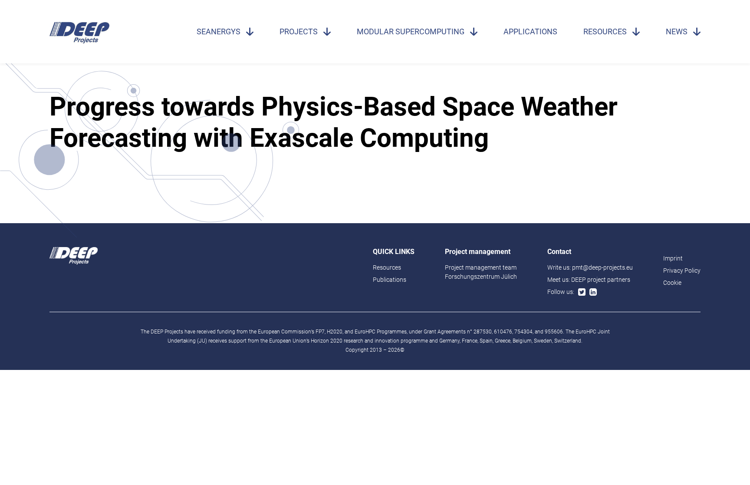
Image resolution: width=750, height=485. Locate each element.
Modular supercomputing (410, 31)
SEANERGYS (218, 31)
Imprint (673, 258)
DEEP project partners (600, 279)
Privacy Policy (682, 270)
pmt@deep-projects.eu (602, 267)
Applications (530, 31)
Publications (389, 279)
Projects (299, 31)
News (677, 31)
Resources (605, 31)
